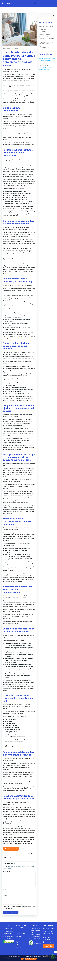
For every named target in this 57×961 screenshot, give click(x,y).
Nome (5, 890)
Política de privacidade (30, 958)
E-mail (5, 895)
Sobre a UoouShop (20, 933)
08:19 (17, 48)
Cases (17, 944)
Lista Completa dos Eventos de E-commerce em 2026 (47, 60)
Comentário (7, 871)
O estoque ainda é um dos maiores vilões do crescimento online (46, 38)
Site (4, 901)
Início (17, 931)
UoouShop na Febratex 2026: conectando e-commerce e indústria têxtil (46, 27)
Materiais (18, 947)
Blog (17, 939)
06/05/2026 (12, 48)
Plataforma (19, 936)
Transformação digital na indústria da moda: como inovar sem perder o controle (46, 33)
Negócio (18, 942)
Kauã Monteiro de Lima (44, 58)
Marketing (6, 48)
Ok (22, 958)
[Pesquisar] (53, 15)
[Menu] (35, 3)
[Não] (55, 958)
